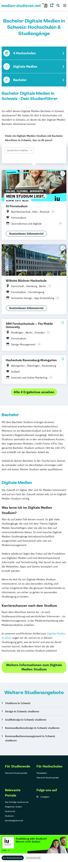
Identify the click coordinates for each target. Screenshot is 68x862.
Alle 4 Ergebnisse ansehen (34, 392)
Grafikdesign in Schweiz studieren (25, 719)
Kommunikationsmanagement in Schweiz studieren (30, 738)
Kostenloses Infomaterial (26, 233)
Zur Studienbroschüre (12, 858)
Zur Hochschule (33, 858)
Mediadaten (41, 773)
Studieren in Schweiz (18, 703)
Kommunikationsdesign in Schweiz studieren (32, 727)
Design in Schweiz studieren (22, 711)
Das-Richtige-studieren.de (17, 802)
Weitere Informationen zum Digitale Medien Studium (34, 667)
